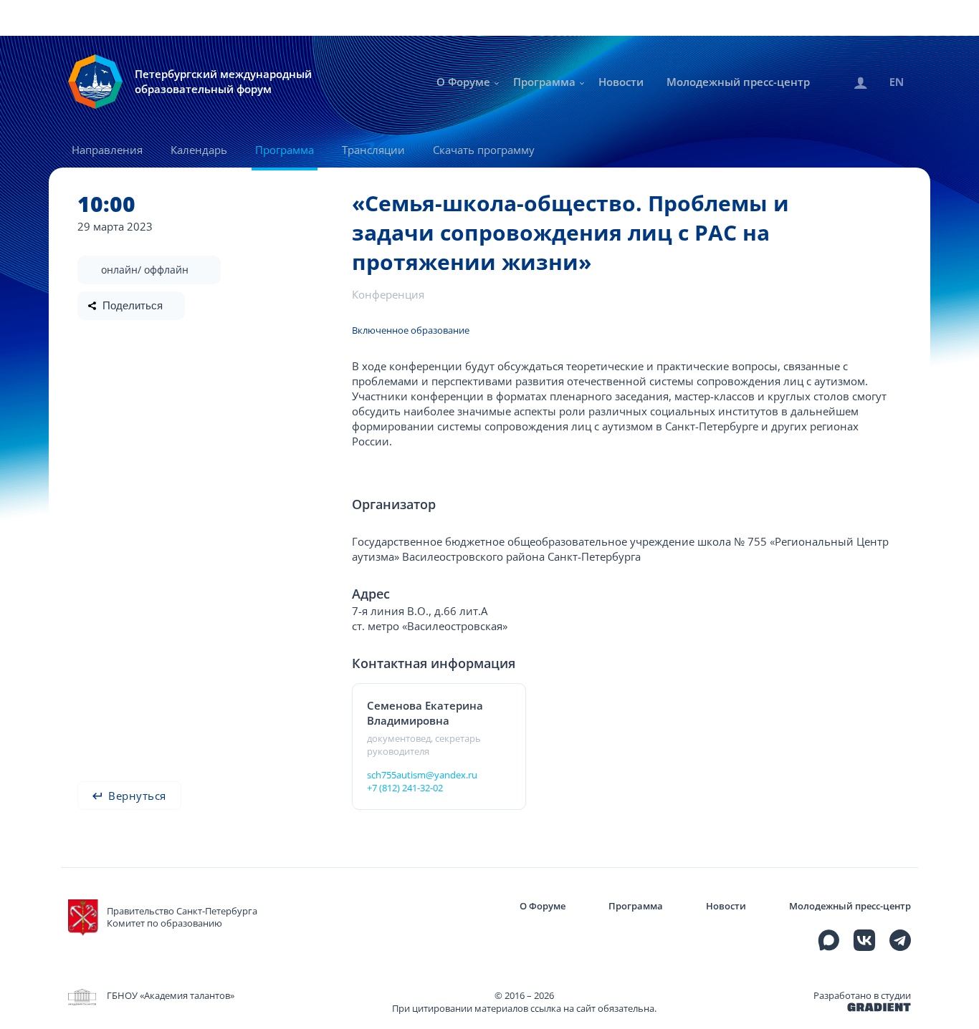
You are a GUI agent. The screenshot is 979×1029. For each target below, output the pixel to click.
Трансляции (373, 149)
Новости (621, 81)
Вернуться (135, 795)
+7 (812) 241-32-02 (405, 787)
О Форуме (463, 81)
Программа (544, 81)
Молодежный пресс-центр (738, 81)
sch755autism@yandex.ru (422, 774)
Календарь (199, 149)
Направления (107, 149)
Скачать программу (484, 149)
